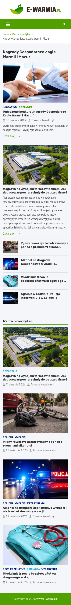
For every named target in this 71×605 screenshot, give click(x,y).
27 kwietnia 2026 (16, 516)
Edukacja (33, 569)
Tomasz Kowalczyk (43, 120)
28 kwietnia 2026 (17, 450)
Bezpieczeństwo (14, 569)
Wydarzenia (49, 569)
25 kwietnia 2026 (17, 582)
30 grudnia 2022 (16, 120)
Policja (8, 437)
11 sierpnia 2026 (16, 384)
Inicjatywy (10, 107)
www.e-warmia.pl (47, 599)
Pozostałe (10, 371)
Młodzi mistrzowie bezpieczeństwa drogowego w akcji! (43, 280)
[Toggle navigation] (7, 24)
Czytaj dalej (9, 136)
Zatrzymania (36, 503)
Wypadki (20, 437)
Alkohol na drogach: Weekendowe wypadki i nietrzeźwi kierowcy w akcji (41, 263)
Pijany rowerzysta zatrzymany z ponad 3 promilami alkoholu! (44, 245)
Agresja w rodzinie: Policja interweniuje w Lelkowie (40, 295)
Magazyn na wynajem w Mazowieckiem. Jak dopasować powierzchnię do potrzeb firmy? (35, 190)
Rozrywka (25, 107)
